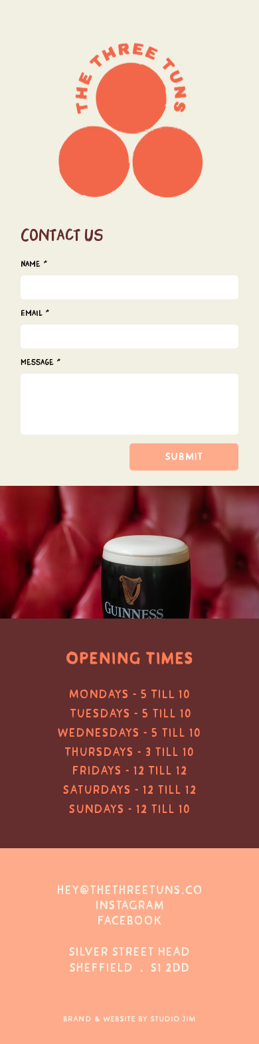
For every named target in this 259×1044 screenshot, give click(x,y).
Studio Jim (173, 1018)
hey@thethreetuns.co (129, 890)
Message (40, 362)
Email (35, 313)
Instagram (129, 906)
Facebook (129, 921)
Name (34, 264)
